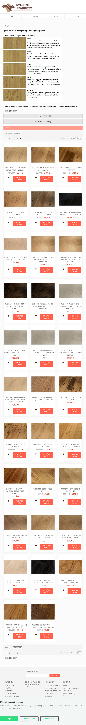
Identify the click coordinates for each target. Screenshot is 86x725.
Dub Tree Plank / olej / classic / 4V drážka (15, 445)
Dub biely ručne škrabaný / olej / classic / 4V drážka (42, 398)
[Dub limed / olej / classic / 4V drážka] (15, 199)
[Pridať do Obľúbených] (8, 178)
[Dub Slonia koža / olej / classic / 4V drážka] (70, 567)
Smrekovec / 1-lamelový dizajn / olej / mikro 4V (70, 445)
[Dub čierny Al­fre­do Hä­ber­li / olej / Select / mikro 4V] (70, 199)
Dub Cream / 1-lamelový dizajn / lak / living (43, 536)
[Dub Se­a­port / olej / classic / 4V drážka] (70, 384)
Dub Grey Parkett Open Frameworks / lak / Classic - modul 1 (70, 306)
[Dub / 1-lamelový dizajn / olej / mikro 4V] (43, 431)
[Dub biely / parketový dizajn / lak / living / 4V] (15, 567)
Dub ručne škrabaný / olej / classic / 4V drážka (15, 626)
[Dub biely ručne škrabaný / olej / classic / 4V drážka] (43, 384)
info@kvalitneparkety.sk (43, 121)
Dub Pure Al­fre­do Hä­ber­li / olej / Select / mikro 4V (15, 258)
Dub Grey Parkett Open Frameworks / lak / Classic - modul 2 (15, 353)
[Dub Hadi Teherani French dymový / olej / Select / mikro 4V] (15, 290)
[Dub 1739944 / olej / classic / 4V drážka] (43, 154)
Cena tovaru (49, 694)
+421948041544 (44, 116)
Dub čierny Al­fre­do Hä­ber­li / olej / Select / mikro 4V (70, 213)
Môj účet (8, 688)
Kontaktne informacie (71, 688)
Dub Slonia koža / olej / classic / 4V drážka (70, 581)
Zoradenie (8, 133)
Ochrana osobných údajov (32, 686)
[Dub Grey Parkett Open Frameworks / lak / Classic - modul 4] (70, 337)
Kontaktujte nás (11, 685)
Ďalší (20, 138)
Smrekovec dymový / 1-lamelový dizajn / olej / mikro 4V (15, 491)
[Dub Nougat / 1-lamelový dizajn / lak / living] (70, 522)
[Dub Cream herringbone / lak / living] (70, 475)
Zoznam (79, 133)
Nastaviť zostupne (23, 133)
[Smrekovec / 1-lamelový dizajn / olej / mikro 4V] (70, 431)
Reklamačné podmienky (53, 691)
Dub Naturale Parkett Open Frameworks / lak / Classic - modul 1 (15, 399)
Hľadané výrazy (11, 694)
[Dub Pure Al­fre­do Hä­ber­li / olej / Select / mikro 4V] (15, 243)
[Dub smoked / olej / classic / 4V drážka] (70, 154)
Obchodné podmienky (53, 685)
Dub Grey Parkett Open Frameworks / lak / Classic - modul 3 (43, 353)
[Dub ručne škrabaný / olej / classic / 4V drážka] (15, 611)
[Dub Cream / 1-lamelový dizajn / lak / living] (43, 522)
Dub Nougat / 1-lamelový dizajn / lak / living (70, 536)
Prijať (9, 719)
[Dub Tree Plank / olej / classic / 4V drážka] (15, 431)
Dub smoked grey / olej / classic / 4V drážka (43, 213)
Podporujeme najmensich (71, 695)
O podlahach (67, 691)
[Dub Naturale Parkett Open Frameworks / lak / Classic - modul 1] (15, 384)
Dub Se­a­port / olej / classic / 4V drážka (70, 398)
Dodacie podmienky (52, 688)
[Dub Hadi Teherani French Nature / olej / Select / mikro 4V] (43, 243)
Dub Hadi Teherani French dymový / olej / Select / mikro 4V (16, 306)
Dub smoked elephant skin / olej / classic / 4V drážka (43, 626)
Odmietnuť (49, 719)
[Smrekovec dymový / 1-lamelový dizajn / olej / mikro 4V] (15, 475)
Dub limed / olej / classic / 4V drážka (16, 213)
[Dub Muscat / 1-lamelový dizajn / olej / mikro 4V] (15, 154)
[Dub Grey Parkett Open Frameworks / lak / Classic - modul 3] (43, 337)
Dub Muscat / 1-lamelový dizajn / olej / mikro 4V (15, 169)
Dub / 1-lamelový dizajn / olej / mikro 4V (42, 445)
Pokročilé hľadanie (12, 696)
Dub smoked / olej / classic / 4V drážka (70, 169)
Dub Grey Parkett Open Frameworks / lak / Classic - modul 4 (70, 353)
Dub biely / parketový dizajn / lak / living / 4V (15, 581)
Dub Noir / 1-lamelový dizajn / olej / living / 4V (43, 581)
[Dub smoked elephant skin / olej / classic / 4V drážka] (43, 611)
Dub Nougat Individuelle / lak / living (16, 536)
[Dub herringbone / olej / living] (43, 475)
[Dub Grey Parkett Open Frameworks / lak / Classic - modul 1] (70, 290)
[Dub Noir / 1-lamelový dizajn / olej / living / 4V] (43, 567)
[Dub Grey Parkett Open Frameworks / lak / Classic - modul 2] (15, 337)
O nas (65, 685)
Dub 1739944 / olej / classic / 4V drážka (43, 169)
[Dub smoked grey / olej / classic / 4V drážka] (43, 199)
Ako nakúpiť (49, 696)
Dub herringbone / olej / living (43, 490)
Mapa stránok (10, 691)
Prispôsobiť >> (29, 719)
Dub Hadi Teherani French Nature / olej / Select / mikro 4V (43, 259)
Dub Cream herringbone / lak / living (70, 490)
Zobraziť (73, 138)
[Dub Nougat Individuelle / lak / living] (15, 522)
